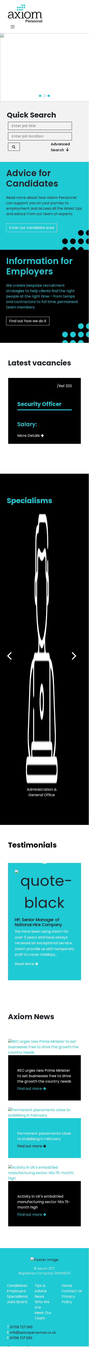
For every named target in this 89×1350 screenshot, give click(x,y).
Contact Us (72, 1291)
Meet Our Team (43, 1315)
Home (67, 1285)
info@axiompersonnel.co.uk (33, 1333)
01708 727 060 (21, 1327)
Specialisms (17, 1296)
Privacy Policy (68, 1299)
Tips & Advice (41, 1288)
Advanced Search (60, 147)
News (39, 1296)
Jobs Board (17, 1301)
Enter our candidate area (31, 227)
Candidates (17, 1285)
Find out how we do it (27, 321)
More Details (28, 435)
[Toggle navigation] (12, 27)
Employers (16, 1291)
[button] (40, 96)
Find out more (30, 1088)
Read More (24, 963)
